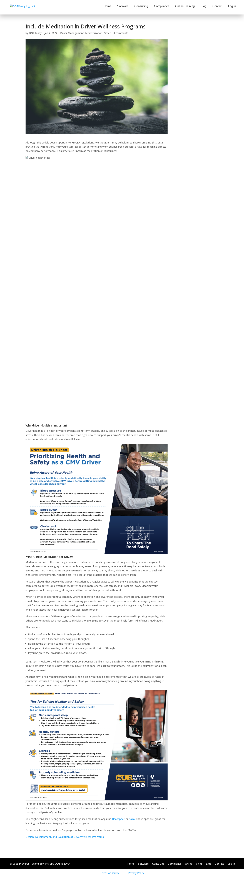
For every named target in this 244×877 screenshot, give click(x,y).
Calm (132, 819)
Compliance (161, 6)
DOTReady (35, 33)
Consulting (141, 6)
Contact (217, 6)
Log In (232, 6)
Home (107, 6)
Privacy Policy (136, 873)
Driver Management (72, 33)
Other (107, 33)
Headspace (118, 819)
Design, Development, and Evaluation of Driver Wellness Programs (65, 837)
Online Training (185, 6)
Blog (203, 6)
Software (122, 6)
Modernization (93, 33)
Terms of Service (110, 873)
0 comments (120, 33)
